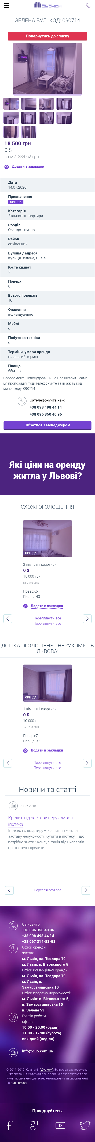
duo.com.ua (19, 1083)
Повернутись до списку (47, 36)
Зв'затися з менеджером (47, 424)
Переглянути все (47, 618)
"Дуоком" (46, 1069)
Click (6, 6)
